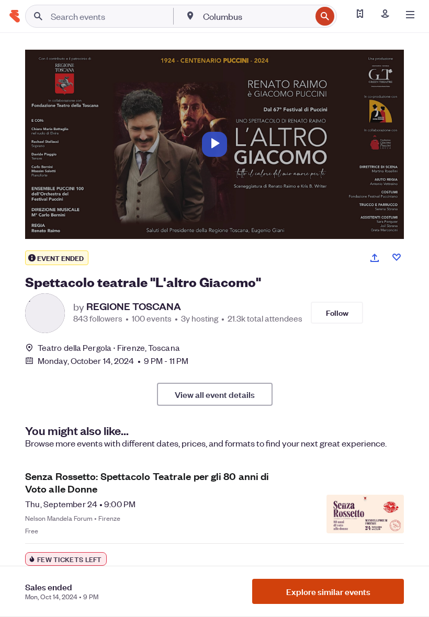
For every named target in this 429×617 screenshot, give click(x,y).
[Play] (214, 144)
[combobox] (256, 16)
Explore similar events (328, 591)
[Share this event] (374, 257)
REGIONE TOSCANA (133, 306)
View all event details (215, 394)
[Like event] (396, 257)
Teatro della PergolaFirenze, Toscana (109, 347)
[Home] (14, 16)
